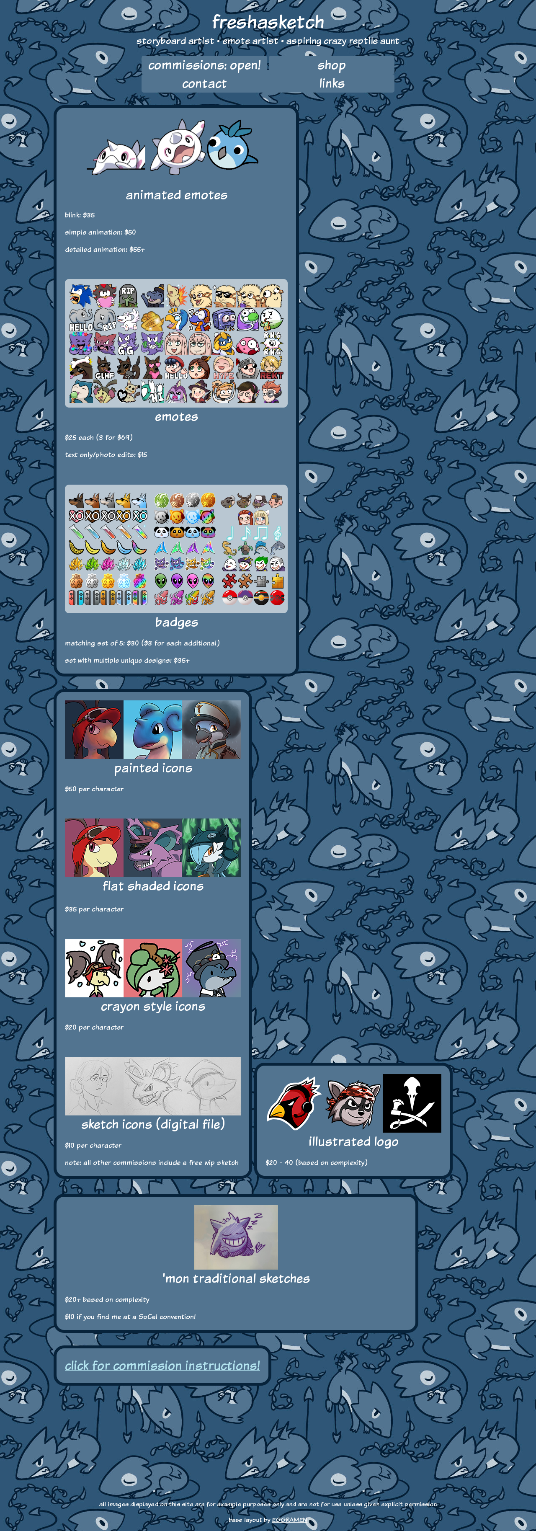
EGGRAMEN (289, 1519)
